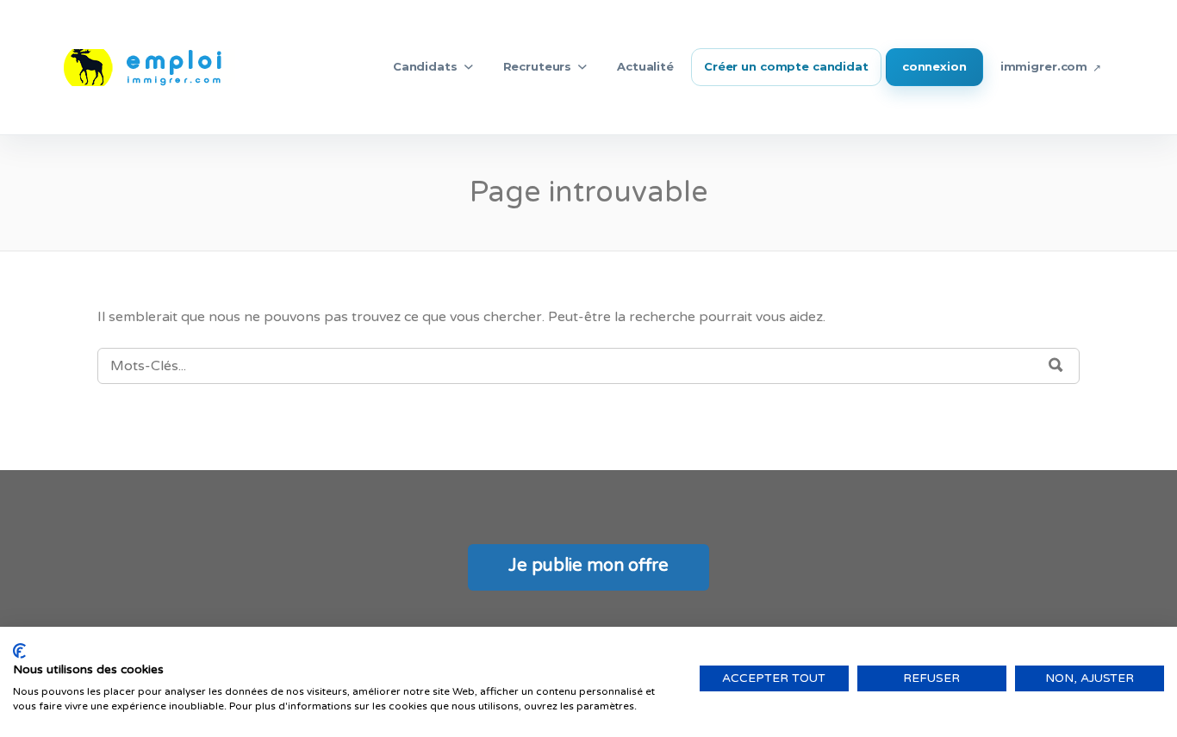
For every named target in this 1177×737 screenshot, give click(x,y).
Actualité (645, 66)
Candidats (425, 66)
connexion (934, 66)
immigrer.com (1043, 66)
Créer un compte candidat (786, 66)
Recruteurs (537, 66)
